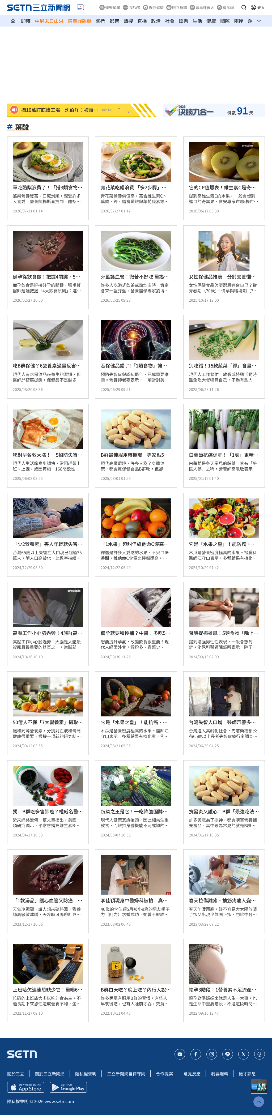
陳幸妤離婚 (80, 20)
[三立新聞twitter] (244, 1054)
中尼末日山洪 (49, 20)
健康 (211, 20)
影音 (114, 20)
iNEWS (134, 7)
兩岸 (239, 20)
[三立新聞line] (228, 1054)
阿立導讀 (179, 7)
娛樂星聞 (112, 7)
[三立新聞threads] (259, 1054)
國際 (225, 20)
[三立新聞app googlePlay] (68, 1087)
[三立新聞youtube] (180, 1054)
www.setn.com (59, 1101)
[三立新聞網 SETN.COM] (13, 21)
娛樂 (183, 20)
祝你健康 (156, 7)
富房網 (228, 7)
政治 (156, 20)
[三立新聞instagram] (212, 1054)
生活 (197, 20)
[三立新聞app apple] (25, 1087)
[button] (244, 7)
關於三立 (15, 1073)
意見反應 (192, 1073)
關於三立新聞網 (50, 1073)
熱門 (100, 20)
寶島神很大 (205, 7)
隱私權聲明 (85, 1073)
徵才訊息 (247, 1073)
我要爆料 (219, 1073)
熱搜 (128, 20)
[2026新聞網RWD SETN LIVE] (80, 7)
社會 (170, 20)
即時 (26, 20)
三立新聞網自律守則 (126, 1073)
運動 (252, 20)
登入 (261, 7)
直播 (142, 20)
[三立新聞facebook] (196, 1054)
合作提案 (164, 1073)
